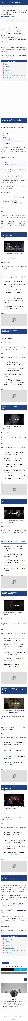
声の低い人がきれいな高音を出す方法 (12, 203)
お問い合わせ (21, 1016)
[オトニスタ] (14, 2)
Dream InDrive (8, 77)
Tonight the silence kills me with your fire (15, 75)
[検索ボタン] (25, 2)
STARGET (7, 66)
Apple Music (20, 910)
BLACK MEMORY (9, 73)
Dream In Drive (21, 806)
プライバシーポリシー (8, 1016)
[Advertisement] (14, 99)
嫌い (6, 68)
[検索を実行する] (25, 979)
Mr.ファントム (8, 64)
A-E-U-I (7, 71)
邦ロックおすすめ (5, 16)
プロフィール (15, 1016)
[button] (7, 969)
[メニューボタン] (2, 2)
